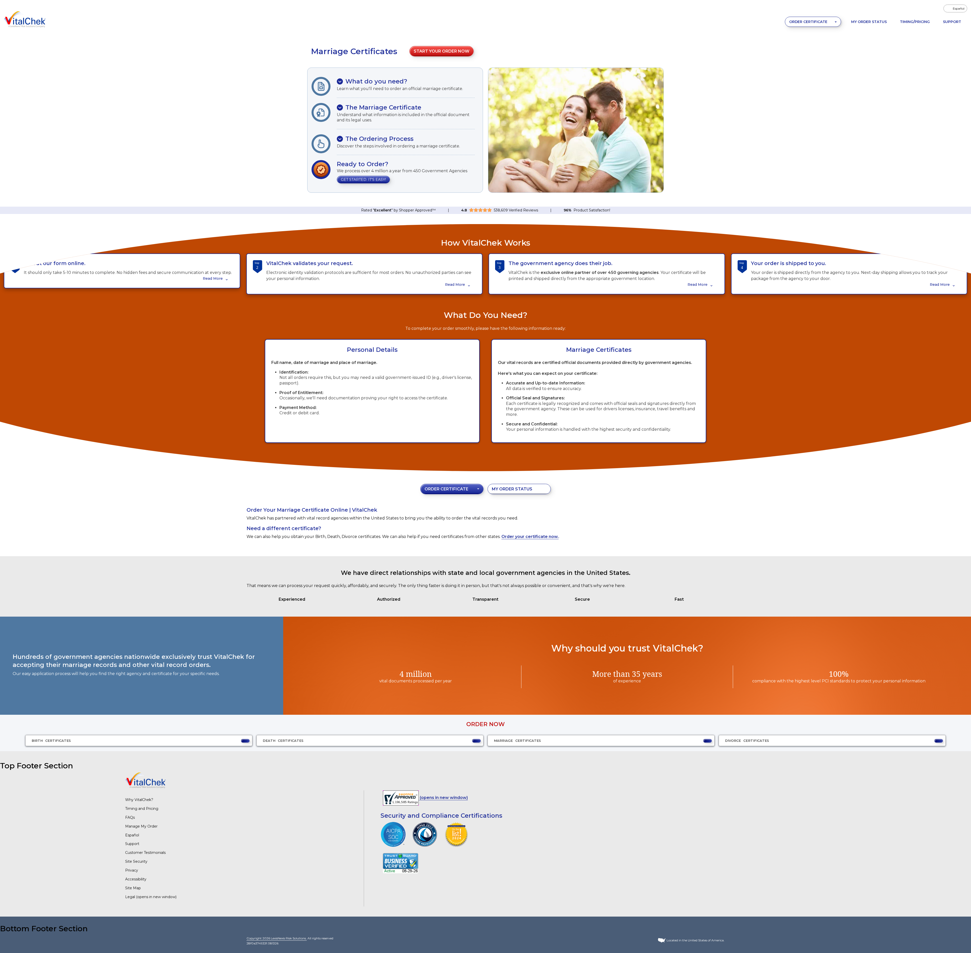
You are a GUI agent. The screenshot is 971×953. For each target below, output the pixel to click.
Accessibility (135, 879)
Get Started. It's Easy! (363, 179)
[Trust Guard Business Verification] (400, 862)
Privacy (131, 870)
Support (952, 21)
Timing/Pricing (915, 21)
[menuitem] (955, 8)
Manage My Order (141, 826)
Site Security (136, 861)
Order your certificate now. (530, 536)
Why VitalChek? (139, 799)
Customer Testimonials (145, 852)
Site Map (133, 888)
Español (132, 835)
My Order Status (869, 21)
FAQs (130, 817)
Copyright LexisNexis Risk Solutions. (277, 938)
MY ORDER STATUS (512, 489)
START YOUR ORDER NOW (441, 51)
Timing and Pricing (141, 808)
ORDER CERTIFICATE (808, 21)
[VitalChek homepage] (145, 780)
